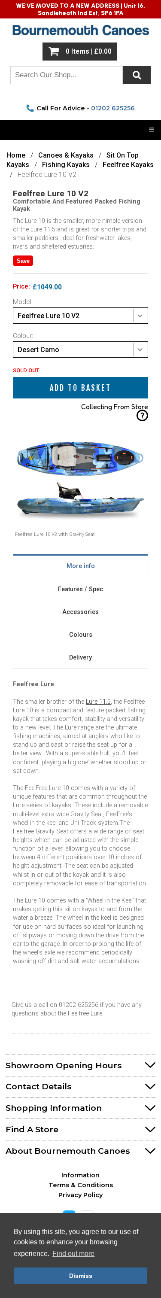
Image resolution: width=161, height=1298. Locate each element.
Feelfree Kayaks (128, 165)
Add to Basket (80, 387)
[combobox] (80, 315)
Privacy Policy (80, 1195)
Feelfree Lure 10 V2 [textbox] (48, 316)
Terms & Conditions (81, 1185)
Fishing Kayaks (66, 165)
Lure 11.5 (98, 701)
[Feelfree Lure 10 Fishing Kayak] (80, 529)
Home (15, 155)
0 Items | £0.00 (89, 51)
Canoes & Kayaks (66, 155)
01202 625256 (113, 108)
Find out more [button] (73, 1253)
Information (80, 1175)
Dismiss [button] (80, 1275)
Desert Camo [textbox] (38, 350)
